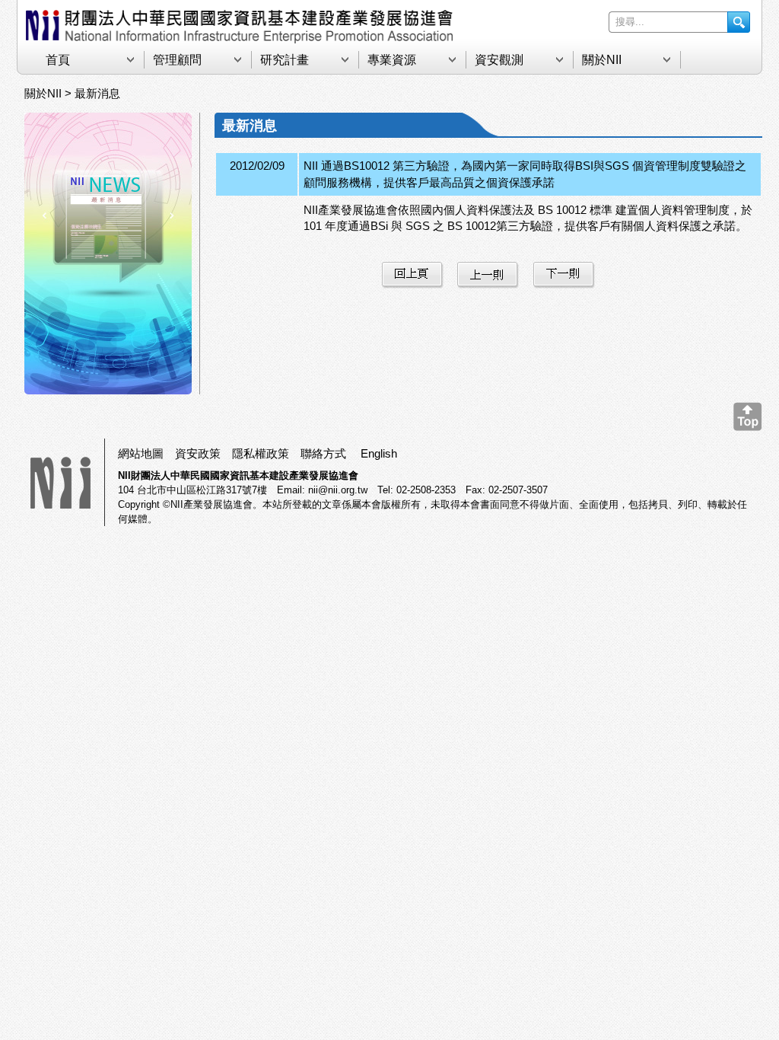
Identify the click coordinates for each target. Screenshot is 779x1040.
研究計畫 (284, 59)
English (379, 453)
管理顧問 (177, 59)
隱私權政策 (260, 453)
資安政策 (198, 453)
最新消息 (97, 93)
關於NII (602, 59)
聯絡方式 (323, 453)
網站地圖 (141, 453)
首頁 (58, 59)
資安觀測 (499, 59)
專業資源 (391, 59)
